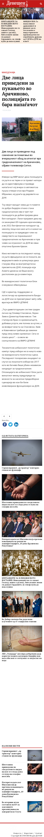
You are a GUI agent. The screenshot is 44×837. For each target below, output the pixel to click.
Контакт (38, 833)
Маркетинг (28, 833)
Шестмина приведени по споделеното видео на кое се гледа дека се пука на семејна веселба (20, 504)
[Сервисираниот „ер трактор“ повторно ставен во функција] (22, 452)
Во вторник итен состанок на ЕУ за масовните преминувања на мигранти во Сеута (11, 807)
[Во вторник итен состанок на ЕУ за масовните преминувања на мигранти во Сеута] (35, 806)
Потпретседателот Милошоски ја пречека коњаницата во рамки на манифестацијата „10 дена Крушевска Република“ (22, 542)
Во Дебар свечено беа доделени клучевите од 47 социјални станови (19, 620)
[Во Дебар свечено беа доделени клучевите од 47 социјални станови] (22, 604)
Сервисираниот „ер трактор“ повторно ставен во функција (20, 469)
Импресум (17, 833)
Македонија (8, 72)
